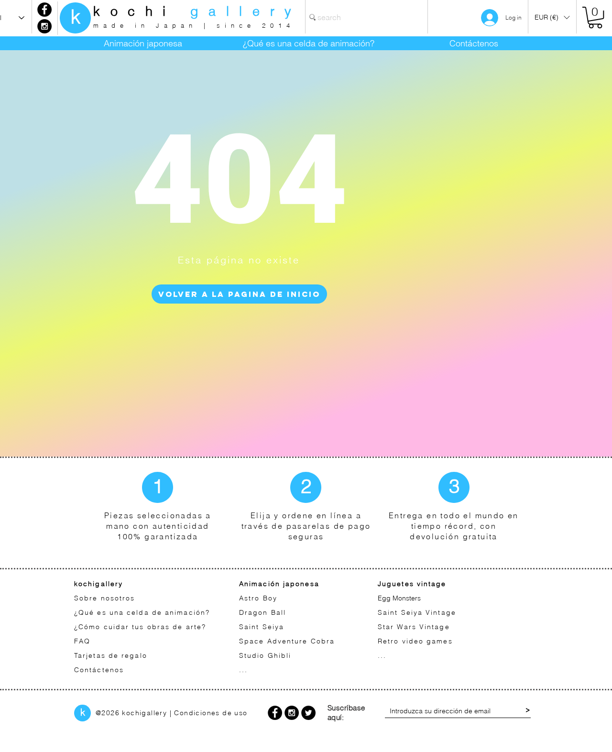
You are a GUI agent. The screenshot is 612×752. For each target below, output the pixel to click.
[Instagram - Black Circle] (44, 26)
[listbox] (552, 17)
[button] (552, 17)
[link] (595, 17)
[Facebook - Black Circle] (44, 9)
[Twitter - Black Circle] (308, 713)
